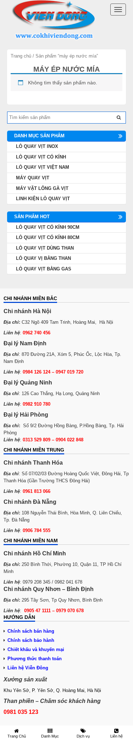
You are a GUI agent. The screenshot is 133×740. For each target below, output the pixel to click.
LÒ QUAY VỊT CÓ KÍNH (41, 157)
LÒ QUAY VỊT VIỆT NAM (42, 167)
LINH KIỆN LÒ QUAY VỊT (43, 198)
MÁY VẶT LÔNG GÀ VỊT (42, 188)
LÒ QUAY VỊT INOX (37, 146)
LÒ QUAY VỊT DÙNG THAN (45, 248)
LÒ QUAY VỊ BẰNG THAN (43, 258)
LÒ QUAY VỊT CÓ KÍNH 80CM (47, 237)
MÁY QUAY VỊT (32, 177)
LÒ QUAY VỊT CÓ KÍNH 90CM (47, 227)
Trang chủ (21, 56)
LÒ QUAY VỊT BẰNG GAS (43, 268)
